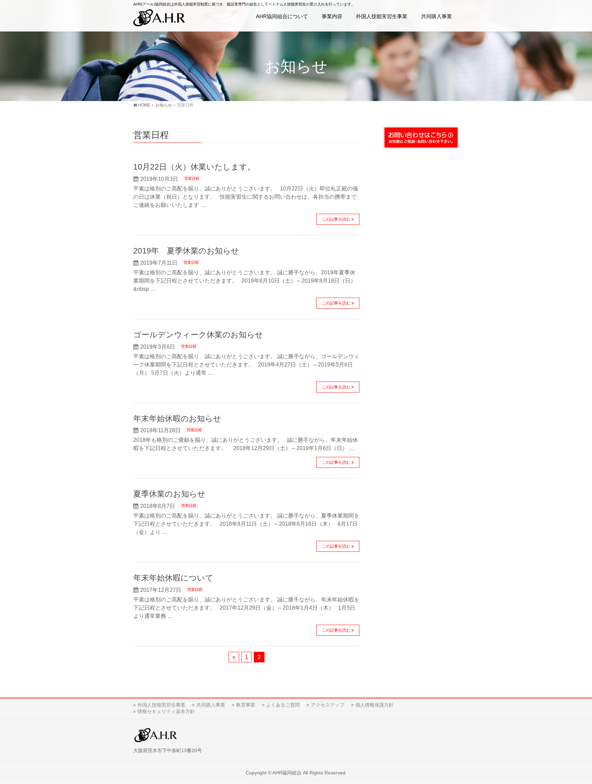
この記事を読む (336, 219)
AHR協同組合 (286, 772)
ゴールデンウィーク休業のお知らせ (198, 334)
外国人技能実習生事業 (161, 705)
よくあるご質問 (283, 705)
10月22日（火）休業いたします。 (194, 166)
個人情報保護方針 (374, 705)
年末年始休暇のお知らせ (177, 418)
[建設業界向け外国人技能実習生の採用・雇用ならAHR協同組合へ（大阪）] (159, 19)
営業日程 (191, 178)
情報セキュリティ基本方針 (166, 711)
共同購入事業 (210, 705)
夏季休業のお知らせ (169, 493)
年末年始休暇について (173, 577)
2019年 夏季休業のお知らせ (186, 250)
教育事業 (245, 705)
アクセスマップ (327, 705)
